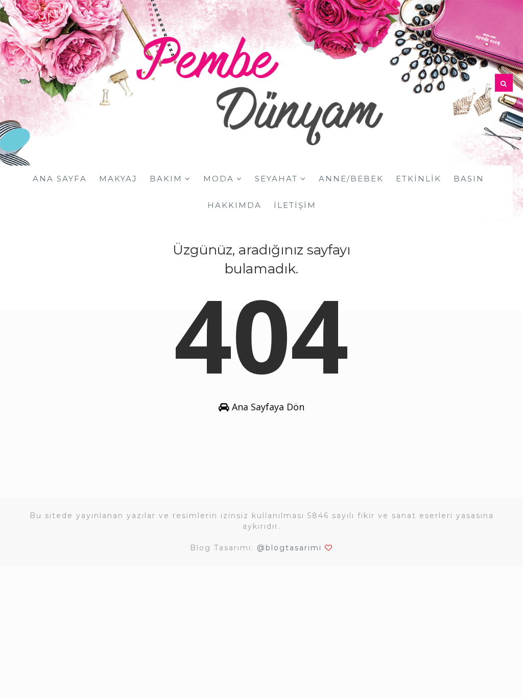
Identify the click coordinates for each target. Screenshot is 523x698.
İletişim (295, 205)
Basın (469, 178)
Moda (218, 178)
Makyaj (118, 178)
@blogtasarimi (289, 547)
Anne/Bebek (351, 178)
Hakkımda (234, 205)
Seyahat (276, 178)
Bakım (166, 178)
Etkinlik (418, 178)
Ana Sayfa (60, 178)
